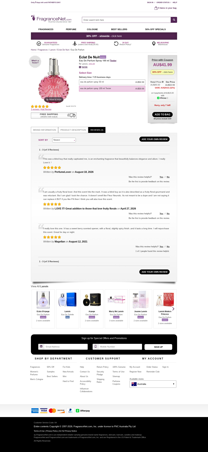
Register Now (135, 372)
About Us (84, 376)
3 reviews (35, 109)
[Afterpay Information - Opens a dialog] (162, 98)
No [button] (168, 177)
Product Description (73, 130)
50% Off (50, 367)
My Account (135, 367)
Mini (64, 376)
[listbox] (112, 84)
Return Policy (103, 367)
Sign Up (158, 347)
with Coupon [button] (162, 60)
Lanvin (53, 50)
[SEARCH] (174, 20)
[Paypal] (70, 410)
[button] (35, 61)
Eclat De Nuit (63, 50)
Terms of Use (118, 372)
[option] (112, 82)
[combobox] (129, 20)
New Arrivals (68, 372)
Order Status (163, 2)
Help (175, 2)
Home (33, 50)
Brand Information (44, 130)
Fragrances (43, 50)
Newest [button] (56, 140)
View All (39, 286)
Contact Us (85, 372)
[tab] (44, 130)
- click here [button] (104, 36)
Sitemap (116, 376)
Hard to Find (68, 381)
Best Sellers (52, 376)
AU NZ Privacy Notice (68, 431)
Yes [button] (161, 177)
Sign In (150, 2)
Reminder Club (152, 372)
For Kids (66, 367)
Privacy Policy (52, 431)
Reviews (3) (96, 130)
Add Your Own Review (154, 139)
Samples (51, 372)
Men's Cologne (36, 379)
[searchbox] (126, 20)
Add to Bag (162, 114)
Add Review (46, 109)
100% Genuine (119, 367)
